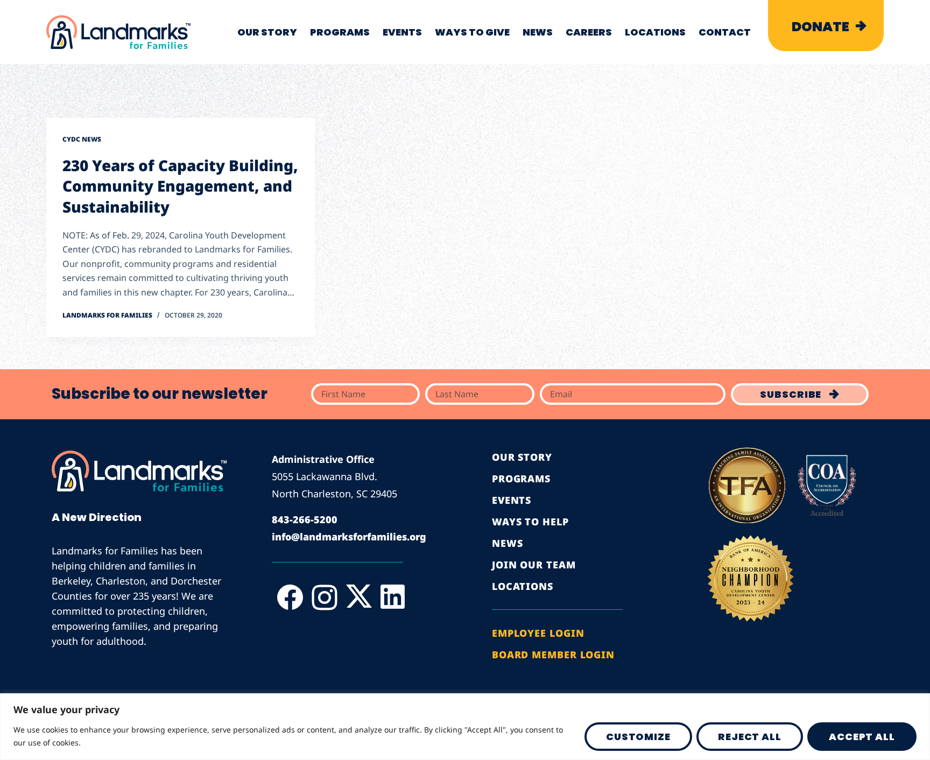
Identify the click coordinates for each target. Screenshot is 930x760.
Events (402, 32)
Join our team (534, 564)
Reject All (749, 736)
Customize (638, 736)
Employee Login (538, 633)
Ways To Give (472, 32)
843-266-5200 (304, 519)
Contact (725, 32)
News (538, 32)
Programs (340, 32)
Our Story (267, 32)
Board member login (553, 654)
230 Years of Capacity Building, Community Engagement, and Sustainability (180, 186)
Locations (655, 32)
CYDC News (81, 139)
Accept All (862, 736)
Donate (820, 26)
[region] (465, 726)
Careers (589, 32)
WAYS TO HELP (530, 521)
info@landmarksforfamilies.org (349, 536)
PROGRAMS (521, 478)
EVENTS (511, 500)
